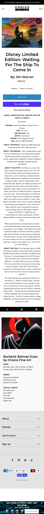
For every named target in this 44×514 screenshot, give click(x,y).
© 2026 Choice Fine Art (22, 480)
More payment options (22, 110)
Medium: (14, 88)
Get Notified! (31, 511)
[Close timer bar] (42, 503)
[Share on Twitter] (21, 309)
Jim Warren (25, 77)
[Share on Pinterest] (36, 309)
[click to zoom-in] (38, 21)
